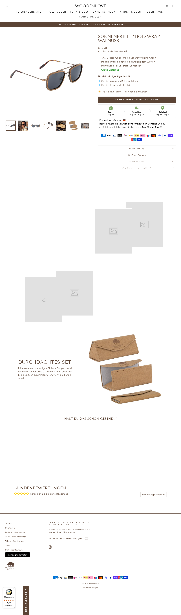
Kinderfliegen (130, 11)
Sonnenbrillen (90, 16)
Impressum (10, 528)
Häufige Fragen (137, 155)
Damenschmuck (104, 11)
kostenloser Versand (117, 51)
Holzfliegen (57, 11)
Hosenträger (155, 11)
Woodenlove (90, 6)
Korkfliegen (79, 11)
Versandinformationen (15, 536)
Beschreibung (137, 148)
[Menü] (13, 588)
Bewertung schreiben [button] (153, 494)
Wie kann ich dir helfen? (137, 168)
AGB (7, 545)
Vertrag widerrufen (17, 555)
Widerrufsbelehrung (14, 541)
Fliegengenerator (30, 11)
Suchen (8, 523)
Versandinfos (137, 161)
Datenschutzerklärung (15, 532)
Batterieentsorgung (14, 550)
